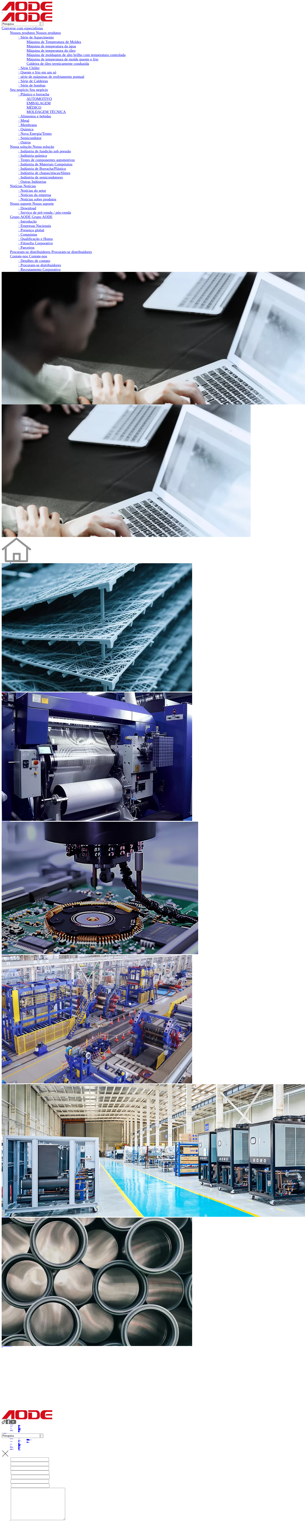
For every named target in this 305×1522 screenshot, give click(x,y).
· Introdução (27, 221)
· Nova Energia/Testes (35, 133)
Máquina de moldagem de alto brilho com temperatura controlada (76, 55)
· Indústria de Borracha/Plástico (42, 168)
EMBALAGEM (39, 103)
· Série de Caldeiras (33, 81)
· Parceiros (26, 247)
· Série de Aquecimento (36, 37)
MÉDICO (34, 107)
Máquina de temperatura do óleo (51, 50)
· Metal (23, 120)
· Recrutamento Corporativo (39, 269)
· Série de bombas (31, 85)
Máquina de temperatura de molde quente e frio (62, 59)
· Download (27, 208)
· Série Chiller (29, 68)
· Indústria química (32, 155)
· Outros (24, 142)
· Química (25, 129)
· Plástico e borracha (33, 94)
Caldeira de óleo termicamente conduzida (58, 64)
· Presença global (31, 230)
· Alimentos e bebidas (34, 116)
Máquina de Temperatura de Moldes (54, 42)
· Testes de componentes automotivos (46, 160)
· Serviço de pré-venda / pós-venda (44, 212)
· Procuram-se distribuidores (39, 265)
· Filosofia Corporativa (35, 243)
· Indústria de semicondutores (40, 177)
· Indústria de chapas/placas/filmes (44, 173)
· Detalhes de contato (34, 261)
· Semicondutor (29, 138)
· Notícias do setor (32, 190)
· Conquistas (27, 234)
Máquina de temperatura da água (51, 46)
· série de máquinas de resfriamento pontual (51, 77)
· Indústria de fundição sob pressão (44, 151)
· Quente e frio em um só (37, 72)
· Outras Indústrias (32, 182)
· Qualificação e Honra (35, 239)
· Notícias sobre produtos (37, 199)
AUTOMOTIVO (39, 99)
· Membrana (27, 125)
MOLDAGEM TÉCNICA (46, 112)
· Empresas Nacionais (34, 226)
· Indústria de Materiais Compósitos (45, 164)
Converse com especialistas (22, 28)
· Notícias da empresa (34, 195)
